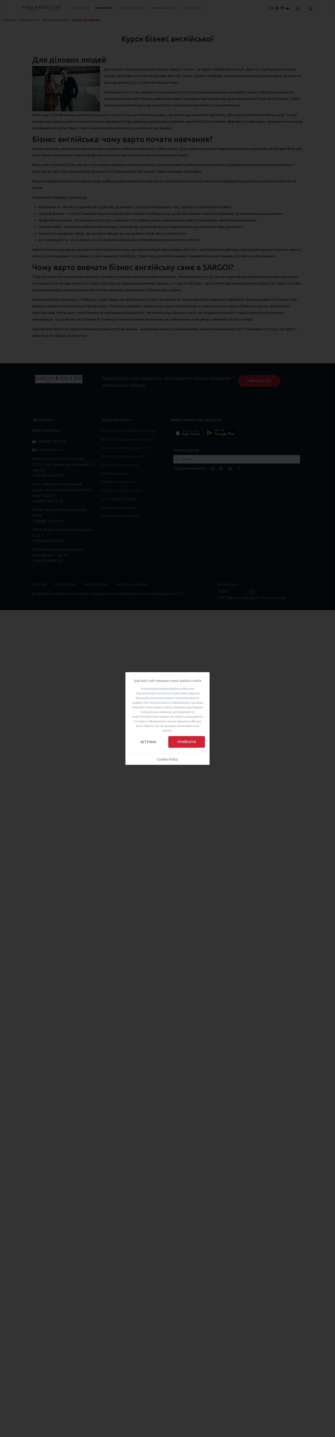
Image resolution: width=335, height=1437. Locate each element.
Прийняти (186, 742)
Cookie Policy (167, 759)
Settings (148, 742)
